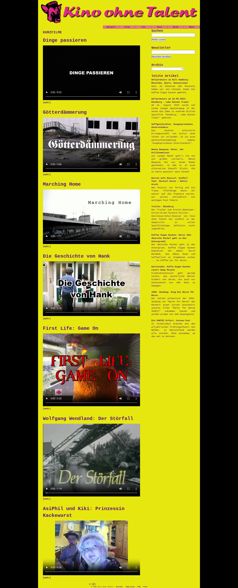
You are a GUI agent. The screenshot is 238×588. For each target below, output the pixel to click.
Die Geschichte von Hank (76, 256)
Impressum (130, 587)
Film (127, 27)
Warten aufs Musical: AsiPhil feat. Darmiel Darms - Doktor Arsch (169, 181)
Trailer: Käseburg (162, 206)
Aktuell (110, 27)
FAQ (138, 587)
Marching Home (62, 184)
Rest (191, 27)
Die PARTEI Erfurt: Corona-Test (170, 320)
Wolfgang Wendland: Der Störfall (88, 418)
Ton (143, 27)
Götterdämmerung (65, 112)
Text (159, 27)
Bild (175, 27)
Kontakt (119, 587)
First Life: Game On (70, 328)
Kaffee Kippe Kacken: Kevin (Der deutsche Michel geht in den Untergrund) (171, 238)
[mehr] (47, 102)
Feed (145, 587)
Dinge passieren (65, 40)
